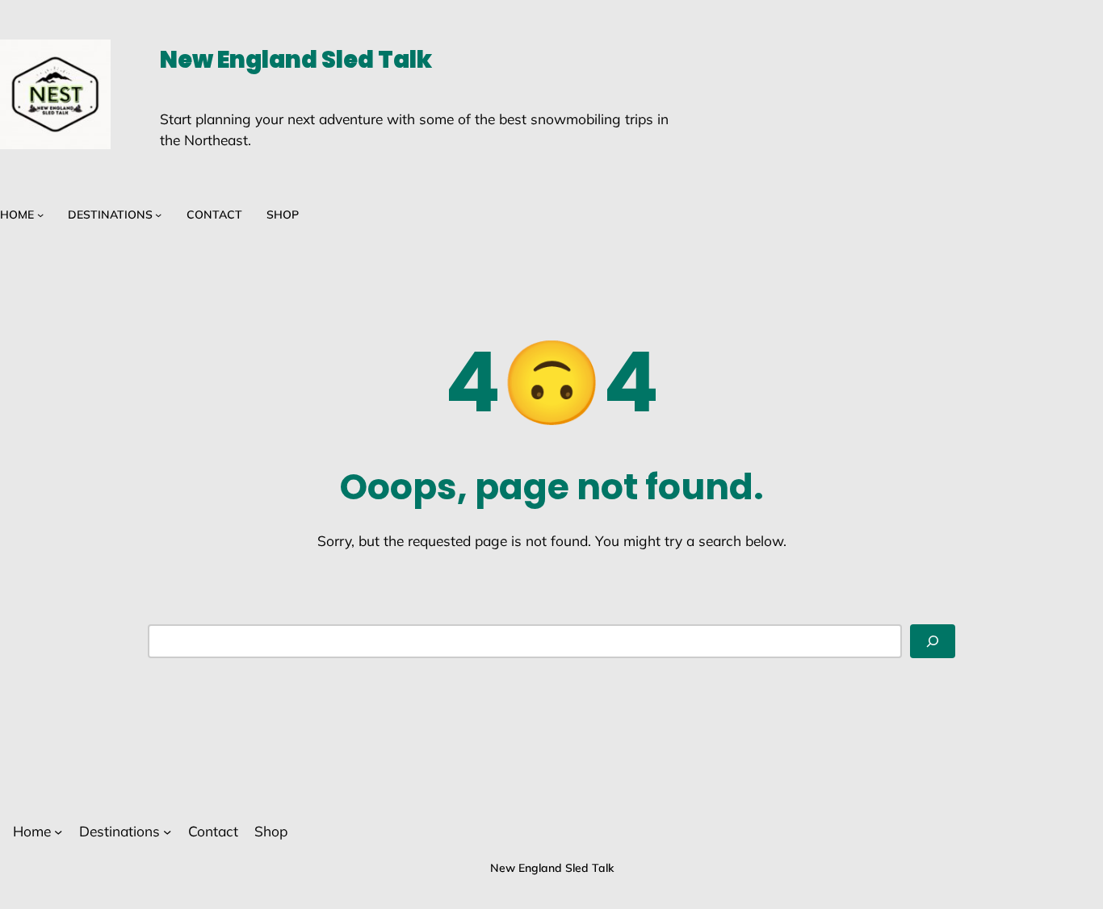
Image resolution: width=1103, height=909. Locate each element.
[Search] (932, 641)
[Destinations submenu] (158, 214)
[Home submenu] (40, 214)
